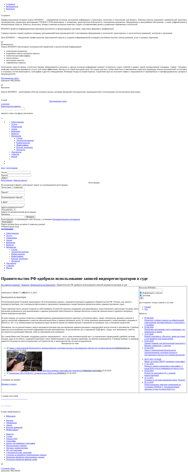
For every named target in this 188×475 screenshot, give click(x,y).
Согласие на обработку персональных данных (26, 455)
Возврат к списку (9, 384)
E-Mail (4, 202)
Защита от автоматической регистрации (18, 212)
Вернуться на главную (11, 106)
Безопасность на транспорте (43, 285)
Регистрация (6, 180)
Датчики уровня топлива (17, 448)
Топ (146, 309)
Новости (25, 285)
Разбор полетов (23, 143)
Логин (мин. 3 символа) (12, 187)
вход (3, 168)
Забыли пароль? (20, 180)
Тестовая (146, 295)
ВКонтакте (11, 416)
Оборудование (17, 122)
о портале (5, 104)
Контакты (10, 9)
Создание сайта (8, 468)
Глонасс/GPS (11, 439)
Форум (14, 157)
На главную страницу (10, 285)
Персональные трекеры (16, 445)
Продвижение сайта (10, 78)
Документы (16, 152)
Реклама (9, 420)
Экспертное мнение (25, 140)
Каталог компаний (14, 427)
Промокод (5, 214)
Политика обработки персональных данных (25, 457)
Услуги (14, 124)
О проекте (10, 4)
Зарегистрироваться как (12, 207)
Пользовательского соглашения (66, 219)
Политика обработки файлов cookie (21, 459)
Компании (15, 131)
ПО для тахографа (14, 450)
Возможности (12, 6)
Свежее (147, 307)
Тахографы (11, 441)
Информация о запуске (152, 293)
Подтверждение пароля (12, 197)
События (15, 154)
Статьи (19, 138)
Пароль (4, 192)
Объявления (16, 127)
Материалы (16, 136)
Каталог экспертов (24, 147)
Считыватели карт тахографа (18, 452)
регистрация (12, 168)
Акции (14, 129)
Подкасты (20, 150)
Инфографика (22, 145)
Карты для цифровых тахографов (20, 443)
